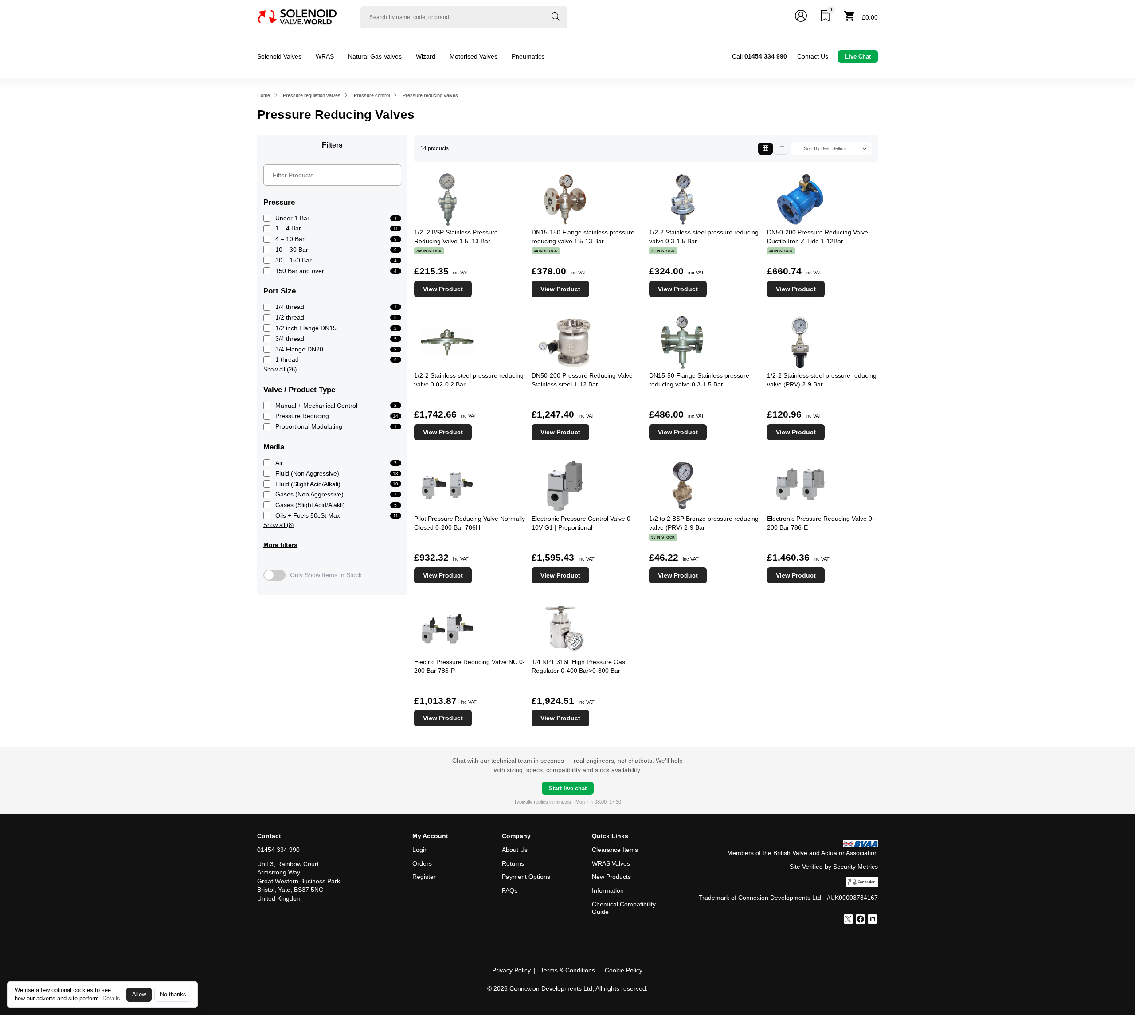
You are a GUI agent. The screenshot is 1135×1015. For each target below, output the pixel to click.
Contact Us (812, 56)
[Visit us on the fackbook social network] (860, 920)
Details (111, 998)
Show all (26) (280, 370)
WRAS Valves (611, 863)
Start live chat (568, 788)
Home (263, 95)
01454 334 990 (278, 849)
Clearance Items (615, 849)
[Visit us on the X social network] (848, 920)
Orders (422, 863)
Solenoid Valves (279, 56)
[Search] (556, 17)
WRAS (325, 56)
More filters (280, 544)
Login (420, 849)
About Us (515, 849)
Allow (139, 995)
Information (608, 890)
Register (424, 876)
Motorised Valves (473, 56)
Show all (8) (278, 525)
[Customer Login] (801, 17)
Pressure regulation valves (311, 95)
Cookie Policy (623, 970)
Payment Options (526, 876)
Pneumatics (528, 56)
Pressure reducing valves (430, 95)
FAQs (509, 890)
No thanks (173, 995)
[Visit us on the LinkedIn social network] (872, 920)
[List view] (781, 149)
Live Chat (858, 56)
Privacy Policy (511, 970)
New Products (611, 876)
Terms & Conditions (567, 970)
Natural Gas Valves (375, 56)
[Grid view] (765, 149)
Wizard (425, 56)
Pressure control (372, 95)
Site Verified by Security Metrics (834, 866)
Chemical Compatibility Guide (624, 908)
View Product (443, 289)
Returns (513, 863)
